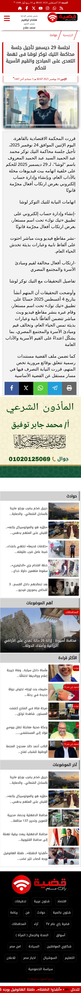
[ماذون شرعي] (40, 437)
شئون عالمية (62, 912)
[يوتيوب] (40, 8)
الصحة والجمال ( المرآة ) (32, 935)
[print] (69, 388)
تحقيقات (20, 901)
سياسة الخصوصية (40, 969)
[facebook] (12, 388)
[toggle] (6, 18)
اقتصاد (61, 901)
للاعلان (11, 958)
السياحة (34, 946)
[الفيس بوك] (26, 8)
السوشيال (50, 958)
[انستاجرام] (47, 8)
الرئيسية (68, 35)
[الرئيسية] (19, 8)
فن (27, 912)
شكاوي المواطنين (59, 946)
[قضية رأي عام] (63, 18)
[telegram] (55, 388)
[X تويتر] (33, 8)
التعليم (70, 958)
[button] (9, 632)
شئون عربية (42, 901)
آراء (36, 924)
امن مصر (15, 946)
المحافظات (19, 924)
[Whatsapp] (54, 8)
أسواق (60, 935)
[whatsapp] (40, 388)
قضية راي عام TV (57, 924)
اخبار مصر (29, 958)
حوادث (53, 35)
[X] (26, 388)
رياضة (14, 912)
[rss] (61, 8)
